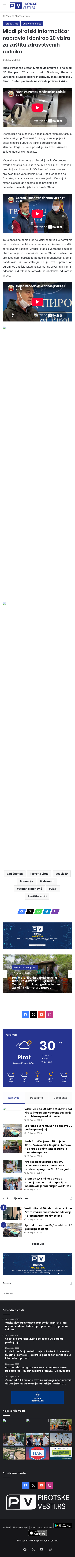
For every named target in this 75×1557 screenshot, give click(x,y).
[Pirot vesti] (23, 5)
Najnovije (14, 1097)
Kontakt (54, 1540)
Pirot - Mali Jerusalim (25, 967)
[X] (29, 911)
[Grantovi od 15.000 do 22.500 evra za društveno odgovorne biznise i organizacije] (61, 1453)
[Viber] (54, 911)
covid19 (62, 873)
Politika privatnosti (39, 1540)
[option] (37, 973)
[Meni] (4, 7)
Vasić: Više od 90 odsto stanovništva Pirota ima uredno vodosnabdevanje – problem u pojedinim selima (48, 1112)
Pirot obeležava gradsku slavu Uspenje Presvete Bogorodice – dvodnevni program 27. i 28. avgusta (34, 982)
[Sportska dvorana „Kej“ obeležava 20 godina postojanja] (12, 1130)
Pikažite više (37, 1243)
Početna (9, 16)
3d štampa (15, 873)
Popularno (36, 1097)
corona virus (39, 873)
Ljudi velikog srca (31, 23)
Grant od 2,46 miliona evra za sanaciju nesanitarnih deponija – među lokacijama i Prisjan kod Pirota (47, 1182)
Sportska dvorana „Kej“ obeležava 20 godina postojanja (48, 1127)
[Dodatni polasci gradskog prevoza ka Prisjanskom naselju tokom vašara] (61, 1439)
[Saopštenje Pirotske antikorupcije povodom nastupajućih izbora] (37, 1453)
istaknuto (48, 881)
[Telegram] (45, 911)
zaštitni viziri (38, 896)
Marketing (23, 1540)
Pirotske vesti (20, 1527)
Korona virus (23, 16)
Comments (60, 1097)
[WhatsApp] (37, 911)
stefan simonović (30, 888)
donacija (27, 881)
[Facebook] (20, 911)
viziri (54, 888)
